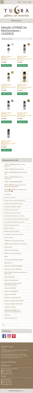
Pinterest (14, 336)
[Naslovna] (16, 11)
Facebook (4, 336)
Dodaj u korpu (6, 65)
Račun (19, 2)
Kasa (29, 2)
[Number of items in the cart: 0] (3, 324)
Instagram (9, 336)
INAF (22, 391)
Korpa (25, 2)
